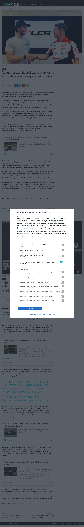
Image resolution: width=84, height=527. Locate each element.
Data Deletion (32, 314)
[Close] (70, 212)
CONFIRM (30, 308)
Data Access (42, 314)
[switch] (62, 245)
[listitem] (42, 241)
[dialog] (42, 263)
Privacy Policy (51, 314)
